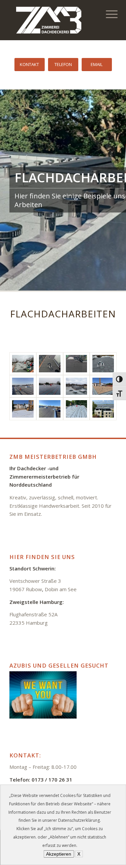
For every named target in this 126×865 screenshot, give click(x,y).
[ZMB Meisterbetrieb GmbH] (52, 20)
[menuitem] (107, 14)
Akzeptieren (58, 854)
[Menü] (107, 14)
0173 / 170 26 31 (52, 779)
